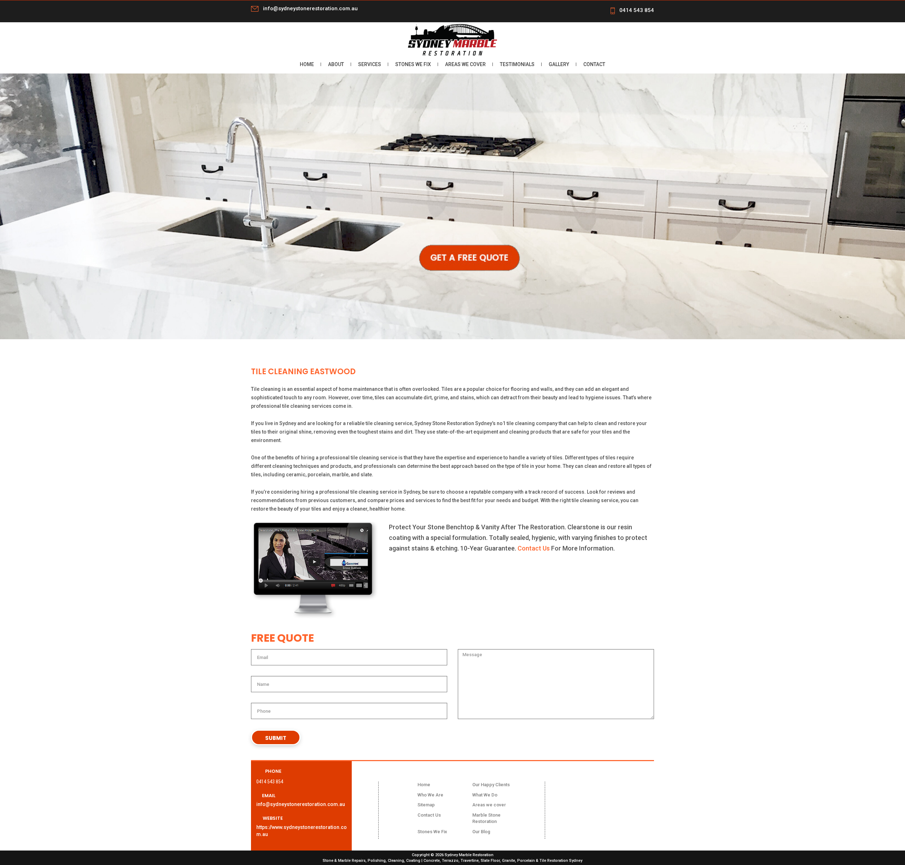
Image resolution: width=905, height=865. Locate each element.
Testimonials (517, 64)
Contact (594, 64)
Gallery (559, 64)
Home (307, 64)
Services (369, 64)
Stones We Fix (413, 64)
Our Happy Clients (491, 784)
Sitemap (426, 804)
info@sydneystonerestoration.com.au (310, 8)
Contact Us (534, 548)
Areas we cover (465, 64)
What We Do (484, 795)
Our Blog (481, 831)
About (336, 64)
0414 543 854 (636, 10)
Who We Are (430, 795)
